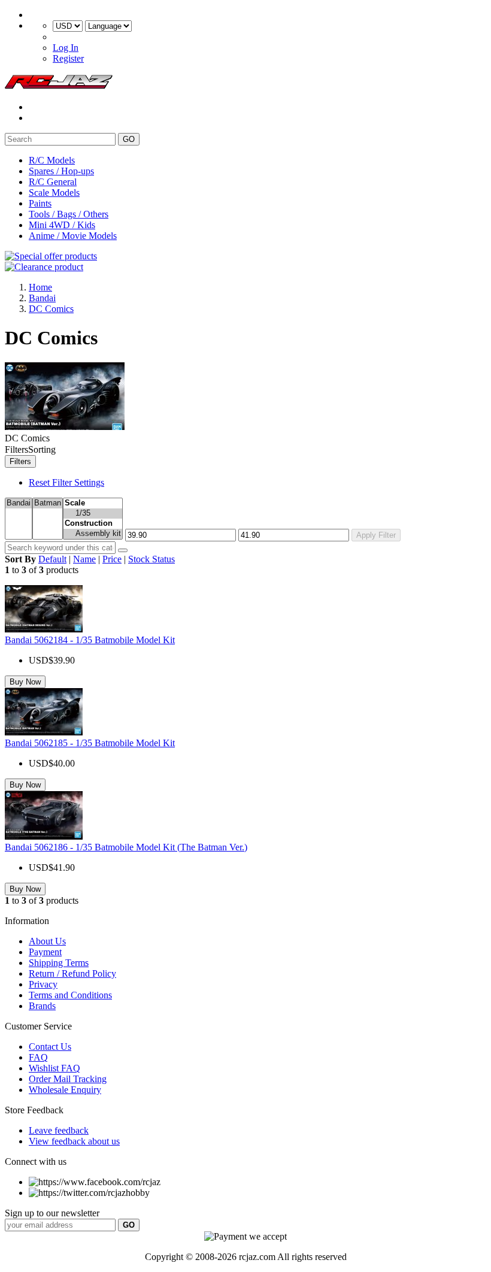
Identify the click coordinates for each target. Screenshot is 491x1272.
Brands (42, 1006)
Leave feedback (59, 1130)
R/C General (53, 182)
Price (112, 559)
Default (52, 559)
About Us (47, 941)
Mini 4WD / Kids (62, 225)
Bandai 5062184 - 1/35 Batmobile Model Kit (90, 640)
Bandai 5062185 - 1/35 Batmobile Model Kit (90, 743)
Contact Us (50, 1046)
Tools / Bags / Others (68, 214)
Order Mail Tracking (68, 1079)
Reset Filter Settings (66, 482)
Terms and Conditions (70, 995)
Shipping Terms (59, 963)
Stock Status (151, 559)
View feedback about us (74, 1141)
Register (68, 58)
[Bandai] (18, 503)
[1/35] (92, 513)
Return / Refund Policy (72, 973)
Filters (20, 461)
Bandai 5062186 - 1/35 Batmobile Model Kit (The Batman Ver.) (126, 847)
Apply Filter (376, 535)
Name (84, 559)
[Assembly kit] (92, 534)
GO (129, 139)
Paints (40, 203)
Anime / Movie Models (73, 236)
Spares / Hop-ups (61, 171)
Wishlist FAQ (54, 1068)
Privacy (43, 984)
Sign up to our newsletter (52, 1213)
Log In (65, 48)
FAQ (38, 1057)
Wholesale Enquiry (65, 1090)
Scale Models (54, 192)
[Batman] (47, 503)
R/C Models (52, 160)
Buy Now (25, 681)
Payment (45, 952)
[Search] (123, 550)
